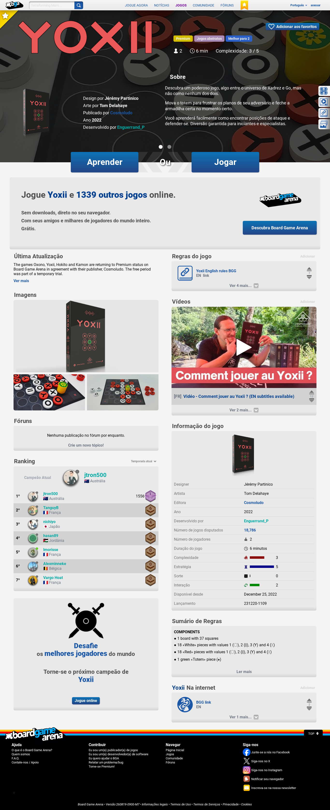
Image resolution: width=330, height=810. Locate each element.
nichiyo (49, 521)
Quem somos (21, 754)
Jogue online (86, 700)
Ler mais (244, 671)
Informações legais (155, 804)
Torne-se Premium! (102, 766)
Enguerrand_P (131, 127)
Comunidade (203, 5)
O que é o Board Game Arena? (32, 750)
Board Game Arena (90, 804)
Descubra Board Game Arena (279, 227)
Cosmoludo (121, 112)
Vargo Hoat (53, 577)
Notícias (161, 5)
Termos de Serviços (206, 804)
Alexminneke (54, 563)
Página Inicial (175, 750)
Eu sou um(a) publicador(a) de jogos (113, 750)
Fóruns (227, 5)
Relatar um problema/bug (106, 762)
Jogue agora (136, 5)
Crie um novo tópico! (86, 445)
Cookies (246, 804)
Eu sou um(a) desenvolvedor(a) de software (118, 754)
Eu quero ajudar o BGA (104, 758)
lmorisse (50, 549)
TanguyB (50, 507)
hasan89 (50, 535)
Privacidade (231, 804)
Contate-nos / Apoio (25, 762)
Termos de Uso (180, 804)
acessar (315, 5)
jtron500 (95, 475)
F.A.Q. (15, 758)
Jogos (181, 5)
